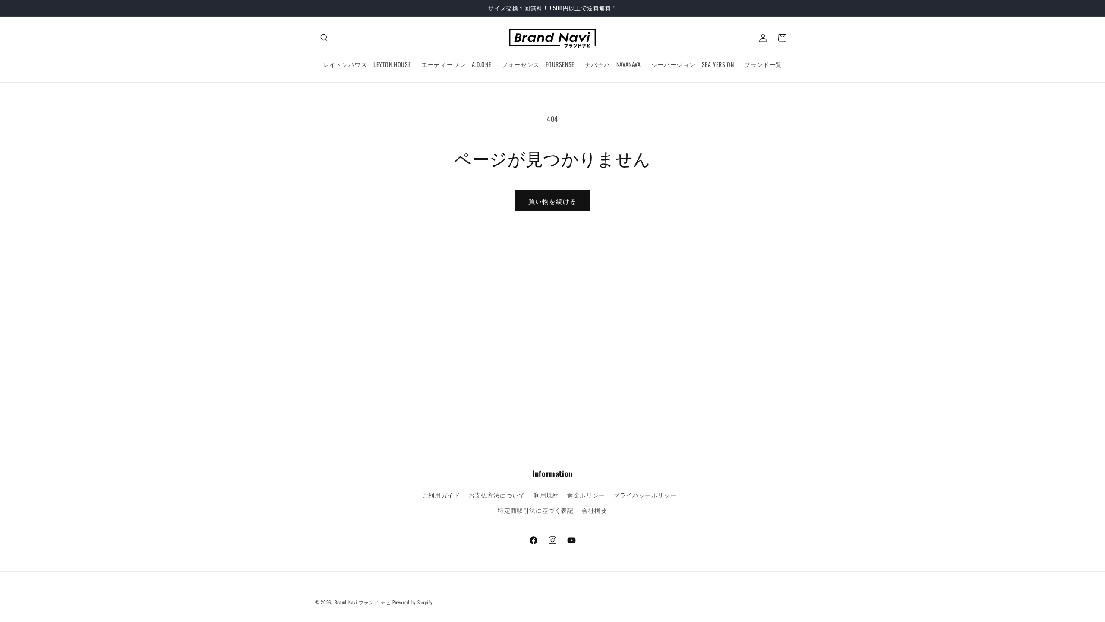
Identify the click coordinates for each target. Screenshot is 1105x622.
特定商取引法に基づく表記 (535, 509)
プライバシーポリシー (644, 494)
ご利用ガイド (441, 494)
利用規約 (546, 494)
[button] (324, 38)
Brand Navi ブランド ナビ (363, 602)
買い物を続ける (552, 201)
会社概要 (594, 509)
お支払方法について (496, 494)
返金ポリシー (586, 494)
